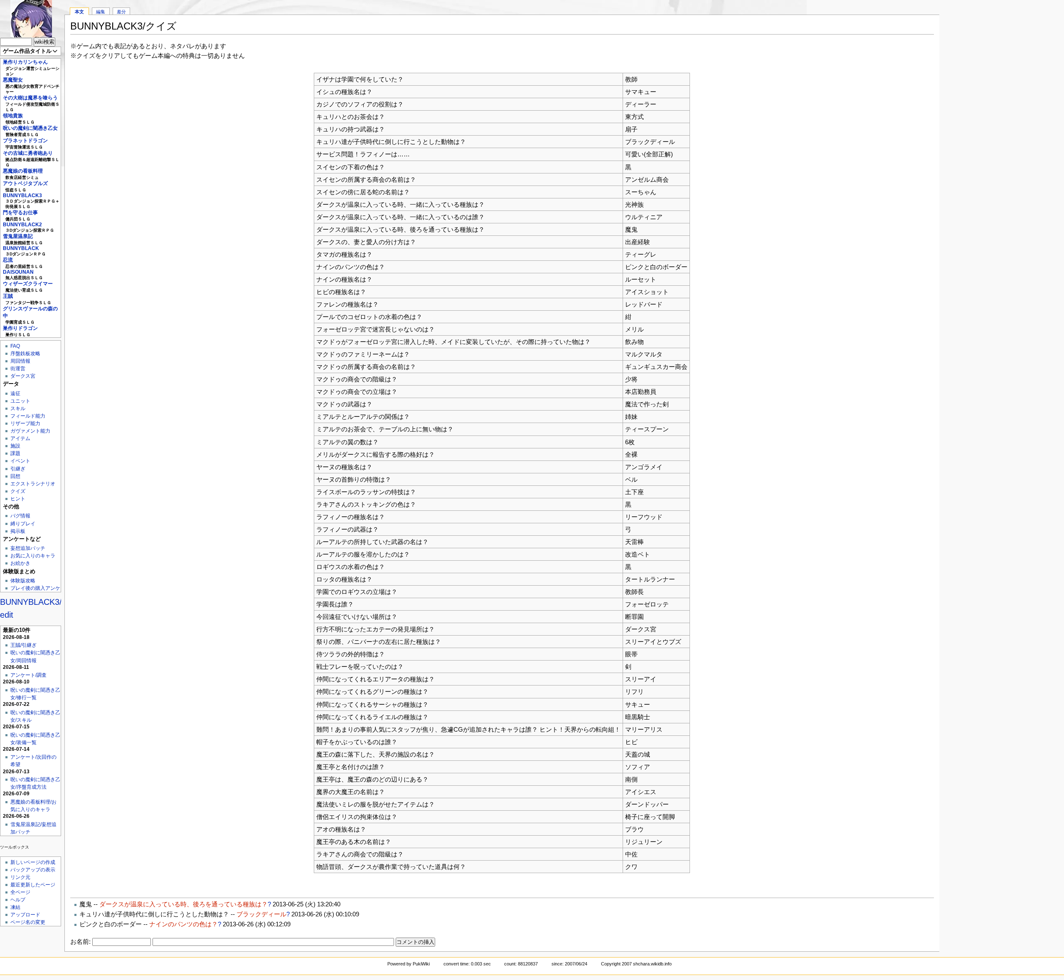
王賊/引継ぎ (23, 645)
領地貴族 (13, 116)
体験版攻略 (22, 581)
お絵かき (20, 563)
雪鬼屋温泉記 (18, 236)
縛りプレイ (22, 524)
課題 (15, 453)
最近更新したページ (32, 885)
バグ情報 (20, 516)
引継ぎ (17, 469)
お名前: (81, 941)
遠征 (15, 393)
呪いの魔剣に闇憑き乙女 (30, 128)
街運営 (17, 368)
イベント (20, 461)
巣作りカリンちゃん (25, 62)
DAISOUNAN (18, 272)
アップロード (25, 915)
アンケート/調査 (28, 675)
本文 (79, 11)
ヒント (17, 499)
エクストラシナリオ (32, 484)
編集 (100, 11)
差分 (121, 11)
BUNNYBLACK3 (22, 195)
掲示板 (17, 531)
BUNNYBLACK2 (22, 225)
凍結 (15, 907)
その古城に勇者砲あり (28, 153)
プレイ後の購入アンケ (35, 588)
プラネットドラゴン (25, 141)
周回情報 (20, 361)
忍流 (8, 260)
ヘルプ (17, 900)
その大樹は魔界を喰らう (30, 98)
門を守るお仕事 (20, 212)
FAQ (15, 346)
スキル (17, 408)
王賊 (8, 296)
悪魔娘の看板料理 (23, 171)
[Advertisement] (1001, 125)
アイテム (20, 438)
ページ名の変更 (27, 922)
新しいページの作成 (32, 862)
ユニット (20, 401)
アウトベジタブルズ (25, 183)
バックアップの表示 (32, 870)
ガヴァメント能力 (30, 431)
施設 (15, 446)
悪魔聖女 (13, 80)
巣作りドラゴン (20, 328)
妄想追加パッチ (27, 548)
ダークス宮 (22, 376)
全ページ (20, 892)
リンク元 (20, 877)
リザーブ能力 (25, 423)
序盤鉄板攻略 (25, 353)
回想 (15, 476)
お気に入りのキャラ (32, 556)
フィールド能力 (27, 416)
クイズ (17, 491)
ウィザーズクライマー (28, 284)
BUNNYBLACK (21, 248)
